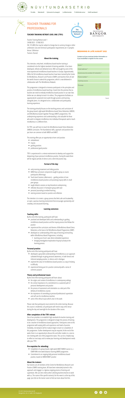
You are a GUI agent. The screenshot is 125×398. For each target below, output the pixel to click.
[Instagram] (100, 392)
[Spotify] (105, 392)
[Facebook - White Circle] (96, 392)
